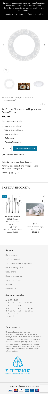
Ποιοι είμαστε (11, 255)
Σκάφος (19, 229)
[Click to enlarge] (6, 70)
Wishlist (9, 284)
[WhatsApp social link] (15, 172)
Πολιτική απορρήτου (14, 276)
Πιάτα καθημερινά (9, 100)
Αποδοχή (9, 14)
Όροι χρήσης (11, 272)
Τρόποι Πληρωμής (13, 259)
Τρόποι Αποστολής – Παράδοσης (19, 263)
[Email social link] (12, 172)
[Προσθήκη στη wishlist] (20, 197)
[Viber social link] (18, 172)
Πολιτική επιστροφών (14, 268)
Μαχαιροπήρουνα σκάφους (12, 223)
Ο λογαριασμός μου (14, 280)
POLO (35, 224)
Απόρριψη (20, 14)
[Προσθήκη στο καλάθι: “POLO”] (43, 201)
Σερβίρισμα (19, 97)
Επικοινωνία (11, 289)
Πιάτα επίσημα (25, 166)
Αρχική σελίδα (7, 97)
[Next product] (45, 104)
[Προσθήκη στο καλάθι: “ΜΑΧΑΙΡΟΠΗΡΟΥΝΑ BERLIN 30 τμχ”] (20, 201)
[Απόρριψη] (22, 16)
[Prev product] (40, 104)
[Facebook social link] (9, 172)
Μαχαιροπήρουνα (9, 229)
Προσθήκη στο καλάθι (25, 148)
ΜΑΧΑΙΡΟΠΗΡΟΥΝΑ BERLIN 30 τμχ (12, 218)
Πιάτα (29, 97)
